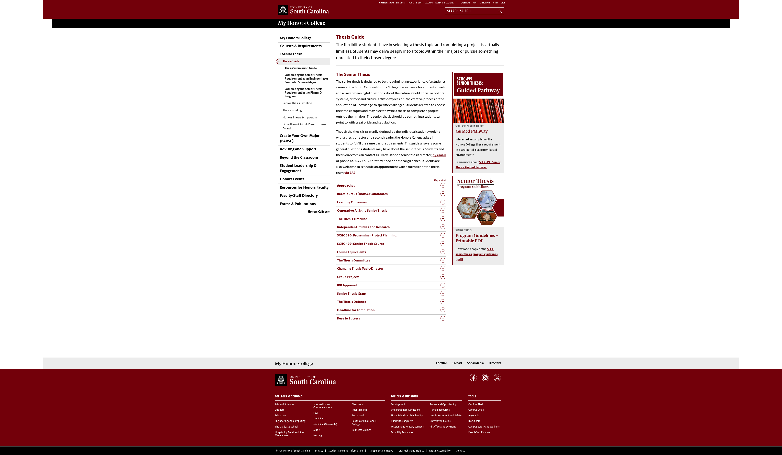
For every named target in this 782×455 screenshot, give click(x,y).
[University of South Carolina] (305, 380)
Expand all (440, 180)
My (301, 23)
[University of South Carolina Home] (303, 10)
